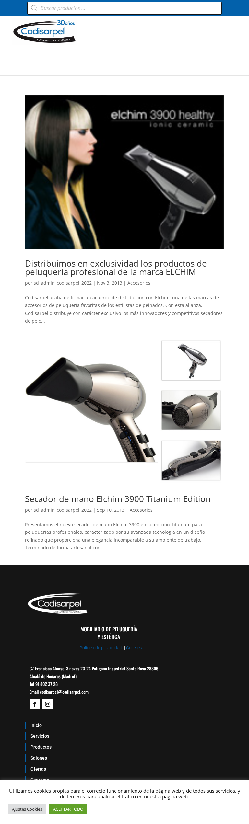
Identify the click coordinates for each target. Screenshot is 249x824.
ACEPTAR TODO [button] (68, 809)
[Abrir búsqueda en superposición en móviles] (124, 8)
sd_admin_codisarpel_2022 (63, 283)
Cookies (134, 647)
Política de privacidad (100, 647)
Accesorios (138, 283)
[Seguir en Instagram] (47, 704)
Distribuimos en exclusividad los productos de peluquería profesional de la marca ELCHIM (116, 268)
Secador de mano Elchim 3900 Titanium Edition (118, 499)
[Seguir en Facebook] (35, 704)
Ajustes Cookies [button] (27, 809)
